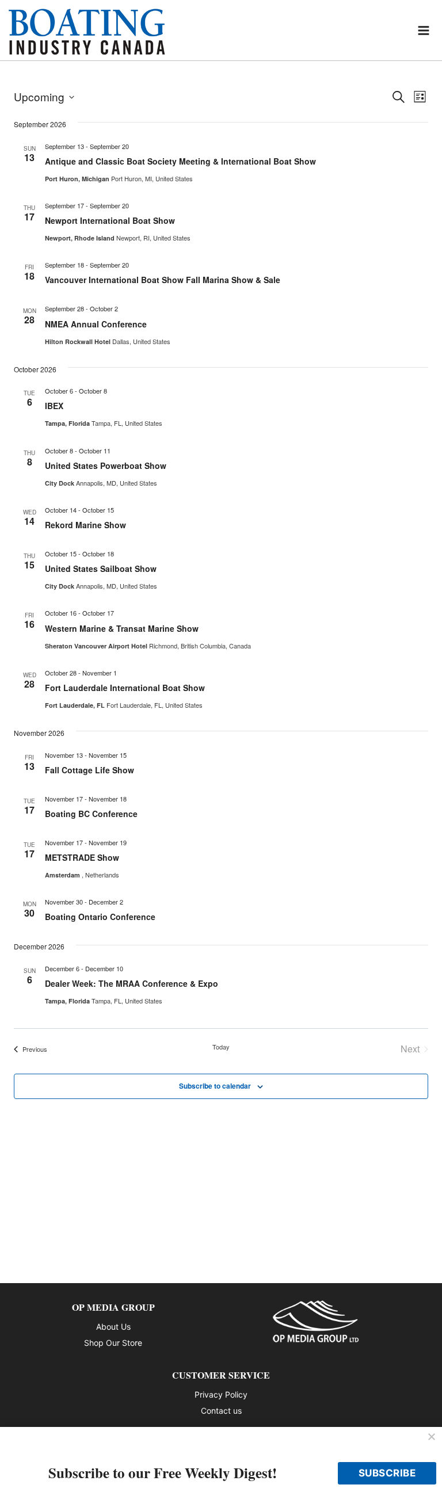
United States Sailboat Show (101, 568)
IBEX (54, 405)
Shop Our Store (113, 1343)
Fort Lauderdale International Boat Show (125, 687)
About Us (113, 1326)
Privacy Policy (221, 1394)
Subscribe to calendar (215, 1086)
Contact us (221, 1410)
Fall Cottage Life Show (89, 770)
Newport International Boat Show (110, 220)
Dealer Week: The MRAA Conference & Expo (131, 983)
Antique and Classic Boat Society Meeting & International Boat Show (180, 161)
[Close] (431, 1437)
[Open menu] (423, 30)
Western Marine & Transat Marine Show (122, 628)
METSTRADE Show (82, 857)
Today (221, 1047)
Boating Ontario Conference (100, 916)
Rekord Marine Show (85, 525)
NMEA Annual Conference (96, 324)
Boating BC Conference (91, 813)
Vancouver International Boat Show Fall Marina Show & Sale (162, 279)
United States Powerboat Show (105, 465)
